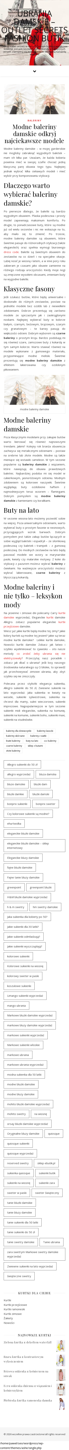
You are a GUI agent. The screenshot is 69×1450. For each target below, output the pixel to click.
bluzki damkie (15, 794)
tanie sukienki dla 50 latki (22, 1222)
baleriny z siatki (38, 735)
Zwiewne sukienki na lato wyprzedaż (30, 1266)
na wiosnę (40, 1114)
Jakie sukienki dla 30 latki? (23, 926)
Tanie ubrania (51, 1242)
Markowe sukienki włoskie (23, 1045)
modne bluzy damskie (21, 1094)
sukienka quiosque (18, 1173)
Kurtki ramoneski (14, 1309)
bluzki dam (40, 784)
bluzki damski (41, 794)
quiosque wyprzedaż (20, 1153)
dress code (11, 252)
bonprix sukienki (17, 804)
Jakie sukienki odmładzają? (23, 936)
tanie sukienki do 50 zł (21, 1232)
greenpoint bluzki (41, 887)
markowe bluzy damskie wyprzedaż (29, 1025)
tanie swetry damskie (20, 1242)
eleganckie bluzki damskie (23, 833)
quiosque (54, 1133)
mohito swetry (16, 1114)
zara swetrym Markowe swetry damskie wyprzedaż (32, 1254)
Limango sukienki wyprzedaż (25, 995)
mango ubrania (16, 1005)
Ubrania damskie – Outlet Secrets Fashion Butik (34, 25)
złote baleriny (13, 750)
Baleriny (35, 120)
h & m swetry (15, 907)
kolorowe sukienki (18, 956)
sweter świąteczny (47, 1193)
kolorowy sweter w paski (23, 976)
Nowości (9, 1323)
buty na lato (32, 740)
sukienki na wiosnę (18, 1183)
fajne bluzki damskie (19, 867)
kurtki (50, 617)
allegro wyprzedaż (19, 774)
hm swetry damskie (45, 907)
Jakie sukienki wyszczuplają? (24, 946)
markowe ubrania (18, 1055)
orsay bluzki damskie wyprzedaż (27, 1124)
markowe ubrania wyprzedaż (25, 1064)
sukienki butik (47, 1173)
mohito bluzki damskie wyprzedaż (28, 1104)
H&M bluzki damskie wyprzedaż (27, 897)
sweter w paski (16, 1193)
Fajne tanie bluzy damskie (23, 877)
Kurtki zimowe (13, 1314)
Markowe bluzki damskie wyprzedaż (30, 1015)
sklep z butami (35, 745)
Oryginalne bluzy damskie (23, 1133)
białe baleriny (13, 740)
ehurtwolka (14, 823)
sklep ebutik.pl (46, 1163)
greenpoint (14, 887)
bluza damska (47, 774)
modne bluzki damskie (21, 1084)
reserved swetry (18, 1163)
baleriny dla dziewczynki (18, 730)
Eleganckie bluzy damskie (23, 858)
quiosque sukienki (18, 1143)
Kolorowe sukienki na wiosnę (25, 966)
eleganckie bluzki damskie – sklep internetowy (28, 845)
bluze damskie (16, 784)
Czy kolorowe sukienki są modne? (28, 814)
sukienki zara (47, 1183)
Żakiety (8, 1318)
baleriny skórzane (15, 735)
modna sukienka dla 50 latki (24, 1074)
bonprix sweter (45, 804)
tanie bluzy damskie (19, 1212)
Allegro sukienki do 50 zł (22, 764)
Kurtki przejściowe (15, 1305)
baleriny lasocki (45, 730)
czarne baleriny (14, 745)
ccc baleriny (50, 740)
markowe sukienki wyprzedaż (25, 1035)
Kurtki (7, 1300)
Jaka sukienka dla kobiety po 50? (27, 917)
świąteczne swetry (19, 1276)
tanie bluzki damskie (19, 1203)
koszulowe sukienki (19, 986)
